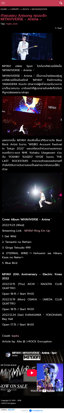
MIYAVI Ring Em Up (37, 231)
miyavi (9, 23)
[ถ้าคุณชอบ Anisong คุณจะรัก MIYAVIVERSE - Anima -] (32, 46)
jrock (15, 23)
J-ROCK (25, 9)
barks (15, 336)
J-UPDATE (14, 9)
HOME (4, 9)
